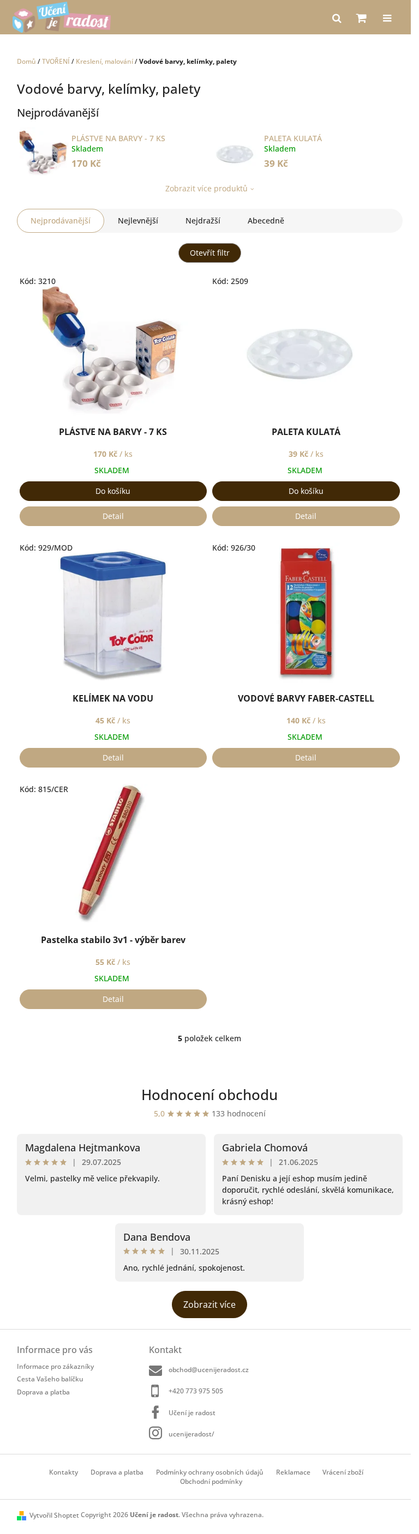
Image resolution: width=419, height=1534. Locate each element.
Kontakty (63, 1472)
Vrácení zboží (342, 1472)
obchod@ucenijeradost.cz (209, 1369)
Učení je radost (192, 1412)
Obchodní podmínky (211, 1481)
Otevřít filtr (210, 252)
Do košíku (112, 491)
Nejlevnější (138, 220)
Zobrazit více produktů (206, 188)
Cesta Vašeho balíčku (50, 1379)
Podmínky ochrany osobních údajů (210, 1472)
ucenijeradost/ (191, 1434)
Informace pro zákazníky (55, 1366)
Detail (113, 516)
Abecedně (266, 220)
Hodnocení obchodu (209, 1094)
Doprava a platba (43, 1392)
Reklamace (293, 1472)
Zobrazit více (209, 1304)
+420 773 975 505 (196, 1391)
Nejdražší (202, 220)
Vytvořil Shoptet (54, 1515)
